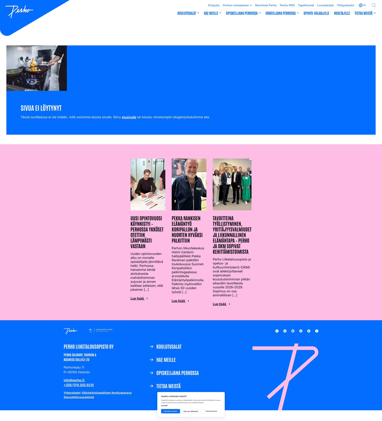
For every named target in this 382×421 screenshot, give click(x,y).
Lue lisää (164, 405)
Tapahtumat (306, 5)
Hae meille (211, 13)
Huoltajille (342, 13)
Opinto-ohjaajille (316, 13)
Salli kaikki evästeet (170, 411)
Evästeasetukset (211, 411)
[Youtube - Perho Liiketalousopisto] (292, 331)
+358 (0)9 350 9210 (79, 385)
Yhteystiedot (345, 5)
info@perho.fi (74, 380)
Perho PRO (287, 5)
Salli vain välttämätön (190, 411)
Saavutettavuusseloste (79, 397)
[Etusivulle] (19, 12)
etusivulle (129, 117)
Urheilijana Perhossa (281, 13)
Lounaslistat (325, 5)
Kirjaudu (214, 5)
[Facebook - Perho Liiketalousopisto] (277, 331)
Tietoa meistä (363, 13)
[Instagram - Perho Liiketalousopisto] (284, 331)
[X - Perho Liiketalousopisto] (316, 331)
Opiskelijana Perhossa (242, 13)
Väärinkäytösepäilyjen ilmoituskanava (106, 392)
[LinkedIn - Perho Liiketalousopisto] (300, 331)
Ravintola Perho (266, 5)
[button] (374, 5)
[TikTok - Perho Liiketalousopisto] (308, 331)
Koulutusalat (186, 13)
